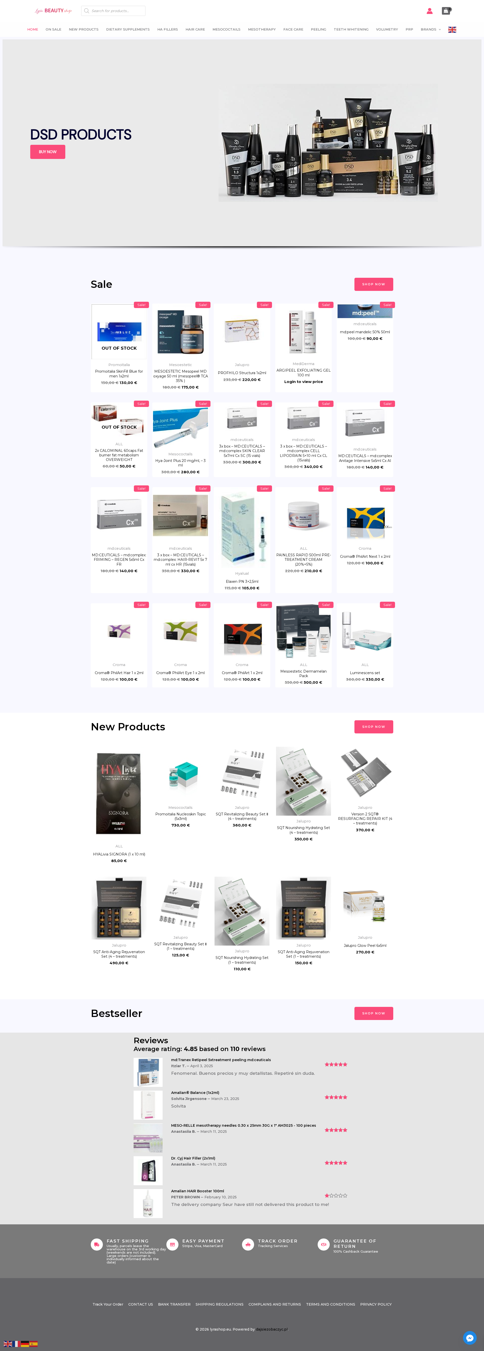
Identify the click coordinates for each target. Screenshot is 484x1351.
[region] (242, 153)
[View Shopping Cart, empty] (446, 11)
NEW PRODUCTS (84, 29)
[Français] (16, 1343)
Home (32, 29)
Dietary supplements (128, 29)
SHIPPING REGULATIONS (220, 1304)
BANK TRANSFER (174, 1304)
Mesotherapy (262, 29)
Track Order (278, 1241)
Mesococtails (226, 29)
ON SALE (53, 29)
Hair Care (195, 29)
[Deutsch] (25, 1343)
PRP (409, 29)
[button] (438, 29)
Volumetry (387, 29)
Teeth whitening (351, 29)
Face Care (293, 29)
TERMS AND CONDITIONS (330, 1304)
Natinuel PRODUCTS (98, 134)
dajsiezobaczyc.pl (272, 1329)
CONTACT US (140, 1304)
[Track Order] (248, 1244)
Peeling (318, 29)
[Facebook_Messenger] (470, 1338)
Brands (428, 29)
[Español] (33, 1343)
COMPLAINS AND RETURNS (275, 1304)
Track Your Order (108, 1304)
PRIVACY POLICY (376, 1304)
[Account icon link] (430, 11)
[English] (452, 29)
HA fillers (167, 29)
